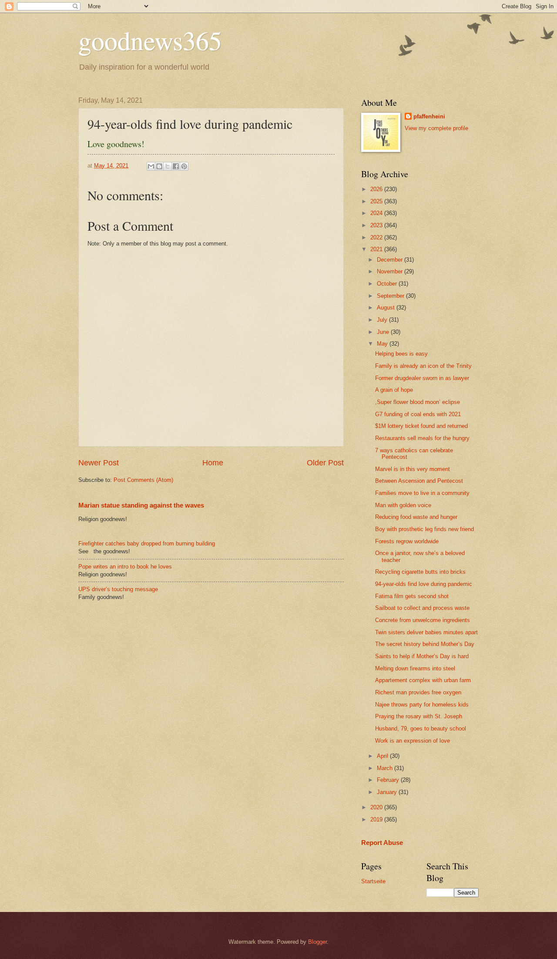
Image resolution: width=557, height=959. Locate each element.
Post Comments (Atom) (143, 480)
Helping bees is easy (401, 353)
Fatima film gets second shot (412, 596)
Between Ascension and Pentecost (419, 481)
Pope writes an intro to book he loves (125, 566)
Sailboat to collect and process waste (422, 608)
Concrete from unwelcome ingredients (422, 620)
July (383, 319)
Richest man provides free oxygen (418, 692)
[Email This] (151, 166)
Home (212, 462)
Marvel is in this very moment (412, 469)
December (390, 259)
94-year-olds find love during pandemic (423, 584)
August (386, 307)
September (391, 296)
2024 (377, 213)
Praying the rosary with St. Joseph (418, 716)
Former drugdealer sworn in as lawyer (422, 378)
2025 (377, 201)
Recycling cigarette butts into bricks (420, 572)
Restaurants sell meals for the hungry (422, 438)
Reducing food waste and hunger (416, 517)
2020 (377, 807)
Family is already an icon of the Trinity (423, 366)
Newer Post (98, 462)
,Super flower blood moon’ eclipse (417, 402)
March (385, 768)
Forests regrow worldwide (407, 541)
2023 (377, 225)
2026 (377, 189)
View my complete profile (436, 128)
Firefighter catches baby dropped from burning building (146, 543)
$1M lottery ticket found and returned (421, 426)
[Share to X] (167, 166)
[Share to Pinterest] (184, 166)
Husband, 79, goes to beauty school (420, 728)
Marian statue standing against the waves (141, 505)
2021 (377, 249)
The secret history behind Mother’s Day (424, 644)
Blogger (317, 942)
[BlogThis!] (159, 166)
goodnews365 (150, 40)
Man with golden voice (403, 505)
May (383, 343)
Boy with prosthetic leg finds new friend (424, 529)
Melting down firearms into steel (415, 668)
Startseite (373, 881)
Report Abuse (382, 842)
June (384, 332)
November (390, 271)
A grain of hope (394, 390)
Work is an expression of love (412, 740)
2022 (377, 237)
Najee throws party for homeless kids (422, 704)
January (388, 792)
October (388, 283)
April (383, 756)
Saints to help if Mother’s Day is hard (422, 656)
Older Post (325, 462)
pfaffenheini (429, 116)
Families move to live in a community (422, 493)
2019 (377, 819)
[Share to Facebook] (175, 166)
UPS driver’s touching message (118, 589)
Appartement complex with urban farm (423, 680)
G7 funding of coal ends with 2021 (418, 414)
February (389, 780)
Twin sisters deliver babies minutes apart (426, 632)
